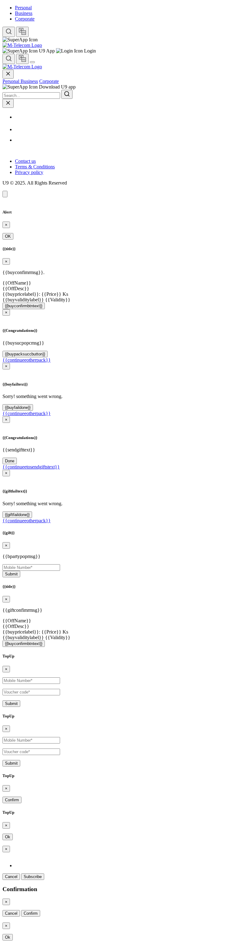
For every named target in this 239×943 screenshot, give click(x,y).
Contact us (25, 161)
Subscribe (33, 876)
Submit (11, 574)
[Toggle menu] (32, 62)
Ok (7, 837)
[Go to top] (4, 194)
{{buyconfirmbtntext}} (23, 306)
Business (23, 13)
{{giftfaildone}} (17, 514)
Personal (23, 7)
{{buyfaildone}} (17, 407)
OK (8, 236)
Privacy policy (29, 172)
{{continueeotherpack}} (26, 360)
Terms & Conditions (35, 166)
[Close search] (8, 103)
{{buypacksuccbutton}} (25, 354)
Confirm (12, 800)
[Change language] (22, 32)
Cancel (11, 876)
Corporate (25, 18)
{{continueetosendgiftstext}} (31, 466)
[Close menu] (8, 74)
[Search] (8, 32)
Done (9, 461)
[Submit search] (67, 94)
